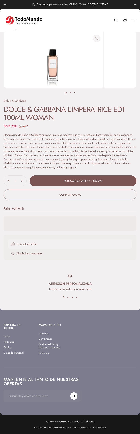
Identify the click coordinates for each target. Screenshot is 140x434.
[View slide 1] (63, 297)
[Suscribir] (73, 396)
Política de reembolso (42, 427)
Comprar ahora (70, 194)
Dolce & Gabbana (15, 101)
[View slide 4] (76, 297)
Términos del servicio (82, 427)
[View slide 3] (72, 297)
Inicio (7, 336)
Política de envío (99, 427)
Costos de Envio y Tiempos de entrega (49, 346)
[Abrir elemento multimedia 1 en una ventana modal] (96, 38)
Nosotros (44, 333)
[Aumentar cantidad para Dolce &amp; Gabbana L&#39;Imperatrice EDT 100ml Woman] (22, 181)
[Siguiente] (135, 4)
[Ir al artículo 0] (65, 93)
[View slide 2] (68, 297)
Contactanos (45, 338)
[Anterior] (5, 4)
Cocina (8, 347)
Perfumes (9, 341)
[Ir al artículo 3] (74, 93)
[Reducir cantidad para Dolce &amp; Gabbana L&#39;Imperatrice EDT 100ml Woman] (8, 181)
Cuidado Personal (14, 352)
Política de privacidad (62, 427)
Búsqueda (44, 353)
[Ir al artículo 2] (70, 93)
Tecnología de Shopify (82, 421)
